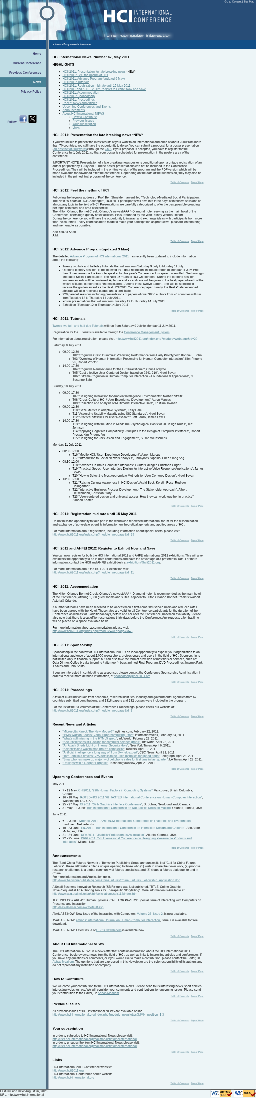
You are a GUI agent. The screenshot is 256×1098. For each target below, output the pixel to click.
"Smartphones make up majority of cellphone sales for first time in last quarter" (115, 759)
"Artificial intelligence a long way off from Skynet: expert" (100, 752)
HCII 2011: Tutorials (75, 82)
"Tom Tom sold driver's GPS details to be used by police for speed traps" (111, 756)
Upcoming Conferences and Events (86, 106)
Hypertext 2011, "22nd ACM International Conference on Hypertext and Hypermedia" (135, 821)
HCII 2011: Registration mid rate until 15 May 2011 (96, 85)
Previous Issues (83, 120)
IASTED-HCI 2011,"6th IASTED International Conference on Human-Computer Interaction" (141, 797)
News (37, 82)
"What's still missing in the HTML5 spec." (89, 738)
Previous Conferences (25, 72)
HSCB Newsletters (109, 930)
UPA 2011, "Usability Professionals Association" (113, 835)
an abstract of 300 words (70, 149)
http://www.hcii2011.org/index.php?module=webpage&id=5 (92, 631)
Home (37, 53)
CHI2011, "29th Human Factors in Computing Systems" (115, 790)
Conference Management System (147, 332)
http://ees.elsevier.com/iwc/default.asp (78, 907)
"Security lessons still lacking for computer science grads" (101, 742)
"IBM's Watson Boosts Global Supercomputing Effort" (98, 735)
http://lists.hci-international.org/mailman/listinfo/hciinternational (94, 1039)
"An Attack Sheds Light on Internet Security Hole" (95, 745)
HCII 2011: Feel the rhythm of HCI (85, 75)
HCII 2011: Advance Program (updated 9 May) (93, 78)
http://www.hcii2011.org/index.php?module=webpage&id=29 (157, 339)
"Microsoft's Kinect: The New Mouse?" (88, 731)
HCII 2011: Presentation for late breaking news (94, 71)
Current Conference (27, 63)
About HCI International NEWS (83, 113)
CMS (108, 149)
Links (76, 127)
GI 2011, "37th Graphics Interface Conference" (111, 804)
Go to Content (233, 1)
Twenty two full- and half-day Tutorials (78, 326)
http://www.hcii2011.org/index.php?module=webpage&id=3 (92, 710)
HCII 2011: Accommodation (80, 92)
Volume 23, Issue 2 (150, 913)
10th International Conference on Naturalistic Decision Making (128, 808)
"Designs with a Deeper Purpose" (85, 763)
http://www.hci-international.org (73, 1077)
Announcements (73, 110)
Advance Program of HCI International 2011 (99, 256)
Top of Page (197, 182)
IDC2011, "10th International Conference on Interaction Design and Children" (133, 828)
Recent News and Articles (79, 103)
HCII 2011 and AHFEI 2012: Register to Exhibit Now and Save (104, 89)
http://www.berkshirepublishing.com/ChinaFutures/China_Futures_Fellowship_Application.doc (116, 880)
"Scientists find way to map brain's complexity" (93, 749)
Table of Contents (179, 182)
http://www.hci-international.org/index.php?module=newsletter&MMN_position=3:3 (108, 1014)
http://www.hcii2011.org (68, 1070)
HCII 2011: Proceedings (78, 99)
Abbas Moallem (63, 961)
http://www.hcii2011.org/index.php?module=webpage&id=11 (93, 572)
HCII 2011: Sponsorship (78, 96)
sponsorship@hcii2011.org (132, 676)
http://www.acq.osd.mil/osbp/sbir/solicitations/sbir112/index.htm (94, 894)
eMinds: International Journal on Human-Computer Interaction (118, 920)
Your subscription (84, 124)
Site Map (249, 1)
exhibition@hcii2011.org (143, 562)
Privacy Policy (31, 91)
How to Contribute (84, 117)
